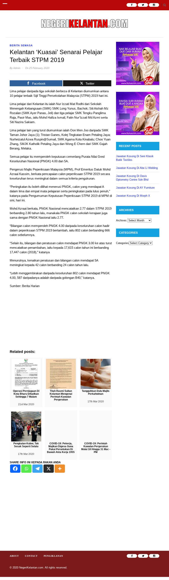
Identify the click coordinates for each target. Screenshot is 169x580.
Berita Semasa (21, 45)
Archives (121, 220)
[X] (48, 468)
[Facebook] (15, 468)
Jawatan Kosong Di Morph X (133, 195)
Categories (122, 243)
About (14, 556)
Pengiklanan (53, 556)
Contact (31, 556)
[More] (60, 468)
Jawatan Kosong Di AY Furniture (135, 187)
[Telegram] (37, 468)
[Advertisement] (61, 321)
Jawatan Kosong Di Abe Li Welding (137, 167)
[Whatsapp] (26, 468)
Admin (16, 68)
